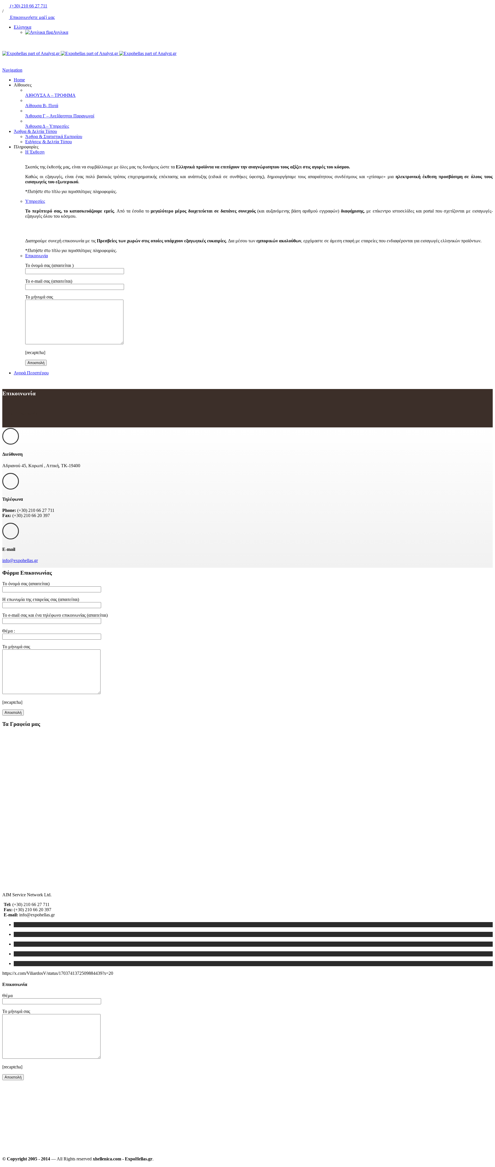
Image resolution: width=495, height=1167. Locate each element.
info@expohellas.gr (20, 560)
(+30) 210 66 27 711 (28, 5)
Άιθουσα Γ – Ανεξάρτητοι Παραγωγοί (59, 115)
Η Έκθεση (34, 152)
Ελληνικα (22, 27)
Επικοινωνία (36, 255)
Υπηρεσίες (35, 201)
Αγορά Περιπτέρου (31, 372)
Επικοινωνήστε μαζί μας (32, 17)
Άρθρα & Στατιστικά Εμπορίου (53, 136)
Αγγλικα (60, 32)
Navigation (12, 70)
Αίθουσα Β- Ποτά (41, 105)
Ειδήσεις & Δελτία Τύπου (48, 141)
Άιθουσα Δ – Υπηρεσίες (47, 126)
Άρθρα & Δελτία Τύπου (35, 131)
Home (19, 79)
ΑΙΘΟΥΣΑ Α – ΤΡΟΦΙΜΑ (50, 95)
